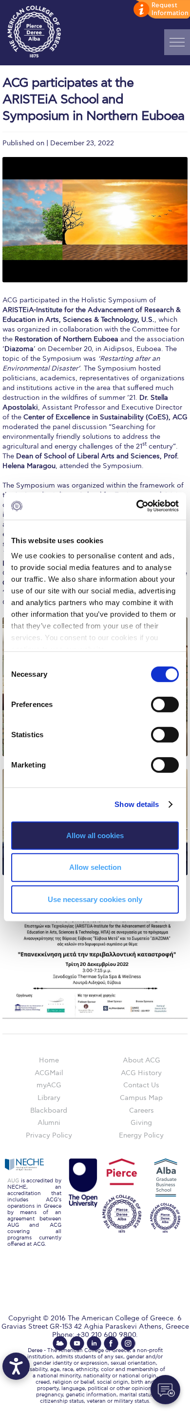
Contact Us (141, 1085)
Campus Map (141, 1098)
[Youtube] (77, 1343)
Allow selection (95, 867)
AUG (13, 1181)
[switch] (165, 704)
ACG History (141, 1073)
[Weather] (60, 1343)
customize (161, 10)
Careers (141, 1110)
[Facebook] (111, 1343)
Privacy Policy (49, 1135)
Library (49, 1098)
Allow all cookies (95, 835)
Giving (141, 1123)
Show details (136, 804)
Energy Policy (141, 1135)
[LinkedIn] (94, 1343)
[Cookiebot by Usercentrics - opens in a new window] (137, 506)
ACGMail (49, 1073)
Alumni (49, 1123)
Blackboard (48, 1110)
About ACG (141, 1060)
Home (49, 1060)
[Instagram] (128, 1343)
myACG (49, 1085)
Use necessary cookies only (95, 899)
